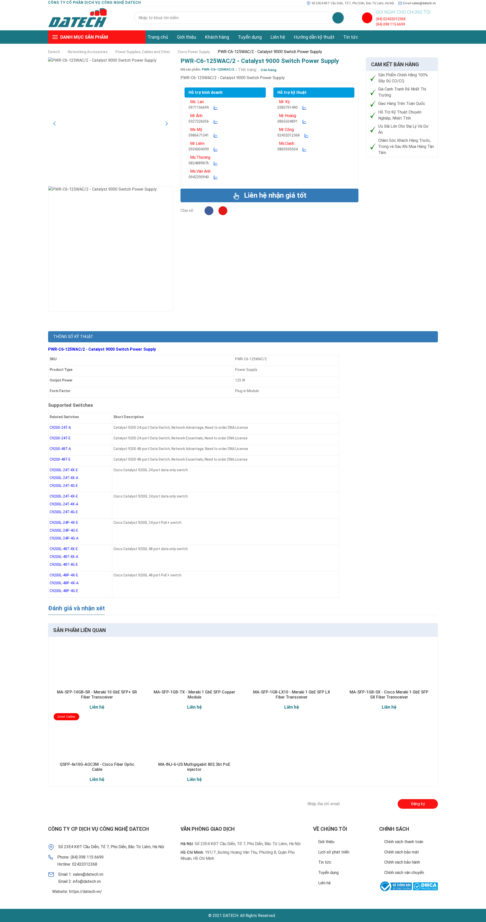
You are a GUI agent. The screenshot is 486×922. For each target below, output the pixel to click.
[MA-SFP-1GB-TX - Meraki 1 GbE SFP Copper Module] (194, 665)
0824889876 (199, 163)
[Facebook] (209, 210)
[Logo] (77, 18)
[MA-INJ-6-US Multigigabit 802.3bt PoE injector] (194, 737)
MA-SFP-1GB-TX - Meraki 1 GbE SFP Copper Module (194, 694)
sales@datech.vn (424, 3)
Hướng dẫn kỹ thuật (314, 37)
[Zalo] (215, 107)
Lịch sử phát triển (333, 852)
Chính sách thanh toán (403, 841)
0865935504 (287, 149)
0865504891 (287, 121)
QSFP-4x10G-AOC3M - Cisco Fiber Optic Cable (97, 767)
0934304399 (199, 149)
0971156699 (199, 107)
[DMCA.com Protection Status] (425, 886)
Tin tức (350, 37)
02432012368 (288, 135)
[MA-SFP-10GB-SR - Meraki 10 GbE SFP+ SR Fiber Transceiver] (97, 665)
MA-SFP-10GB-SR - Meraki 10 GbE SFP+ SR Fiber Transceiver (97, 694)
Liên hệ (278, 37)
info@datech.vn (87, 881)
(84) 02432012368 (391, 19)
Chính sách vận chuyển (404, 872)
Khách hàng (217, 37)
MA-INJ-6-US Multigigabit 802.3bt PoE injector (194, 767)
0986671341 (199, 135)
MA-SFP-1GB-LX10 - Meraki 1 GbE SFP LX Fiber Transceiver (291, 694)
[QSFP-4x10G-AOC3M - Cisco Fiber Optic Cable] (97, 737)
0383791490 (287, 107)
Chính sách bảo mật (401, 852)
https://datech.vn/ (85, 891)
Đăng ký (418, 803)
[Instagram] (222, 210)
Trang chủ (158, 37)
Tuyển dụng (250, 37)
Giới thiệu (186, 37)
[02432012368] (367, 17)
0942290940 (199, 177)
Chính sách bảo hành (402, 862)
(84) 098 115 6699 (390, 24)
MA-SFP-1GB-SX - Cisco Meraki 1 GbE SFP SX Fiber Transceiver (389, 694)
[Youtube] (136, 803)
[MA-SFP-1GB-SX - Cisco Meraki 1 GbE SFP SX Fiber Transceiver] (389, 665)
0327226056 (199, 121)
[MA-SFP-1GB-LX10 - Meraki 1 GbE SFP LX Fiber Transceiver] (292, 665)
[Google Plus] (109, 803)
